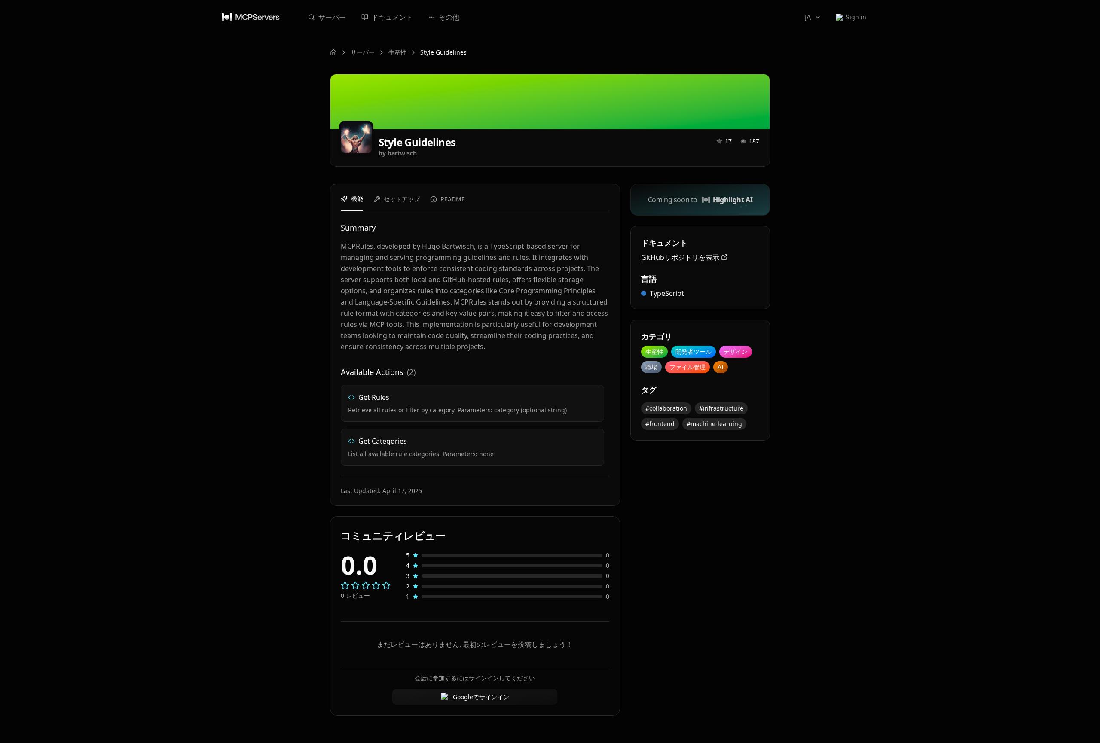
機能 (357, 199)
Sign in (856, 17)
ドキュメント (392, 17)
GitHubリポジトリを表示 (680, 257)
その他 (449, 17)
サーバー (332, 17)
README (452, 199)
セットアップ (402, 199)
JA (808, 17)
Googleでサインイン (481, 697)
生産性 (397, 52)
